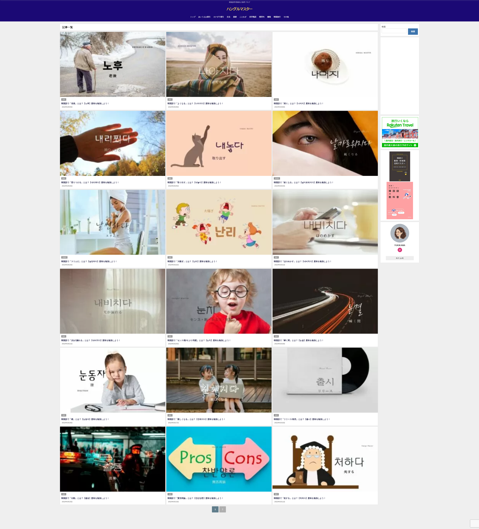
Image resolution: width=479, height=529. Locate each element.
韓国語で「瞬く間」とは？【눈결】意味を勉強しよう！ (299, 340)
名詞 (63, 99)
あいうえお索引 (204, 17)
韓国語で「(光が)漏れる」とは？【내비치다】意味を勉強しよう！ (90, 340)
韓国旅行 (277, 17)
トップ (192, 17)
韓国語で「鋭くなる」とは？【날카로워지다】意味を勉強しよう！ (304, 182)
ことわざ (243, 17)
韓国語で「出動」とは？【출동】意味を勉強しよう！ (85, 498)
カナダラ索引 (218, 17)
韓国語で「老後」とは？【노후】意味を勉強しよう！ (85, 103)
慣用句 (261, 17)
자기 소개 (400, 258)
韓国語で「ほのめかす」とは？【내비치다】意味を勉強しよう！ (303, 261)
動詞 (170, 99)
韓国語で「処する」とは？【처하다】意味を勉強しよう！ (300, 498)
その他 (286, 17)
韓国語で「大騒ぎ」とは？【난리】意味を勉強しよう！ (192, 261)
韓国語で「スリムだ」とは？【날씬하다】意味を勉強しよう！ (89, 261)
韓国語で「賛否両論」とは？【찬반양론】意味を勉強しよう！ (195, 498)
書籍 (269, 17)
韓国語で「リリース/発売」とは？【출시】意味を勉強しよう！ (302, 419)
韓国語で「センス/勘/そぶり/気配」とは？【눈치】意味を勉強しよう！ (199, 340)
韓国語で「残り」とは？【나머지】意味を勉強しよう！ (299, 103)
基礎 (235, 17)
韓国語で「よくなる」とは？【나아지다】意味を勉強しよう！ (195, 103)
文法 (228, 17)
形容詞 (277, 178)
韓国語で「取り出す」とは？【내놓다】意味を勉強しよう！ (194, 182)
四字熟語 (252, 17)
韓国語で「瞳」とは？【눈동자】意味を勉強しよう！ (85, 419)
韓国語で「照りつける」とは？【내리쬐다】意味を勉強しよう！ (90, 182)
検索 (384, 27)
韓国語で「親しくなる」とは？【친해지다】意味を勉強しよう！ (196, 419)
